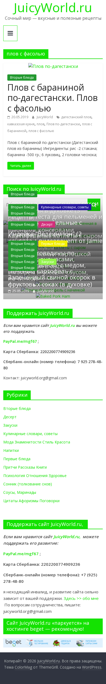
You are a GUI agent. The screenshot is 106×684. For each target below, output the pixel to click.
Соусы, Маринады (19, 492)
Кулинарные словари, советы (65, 207)
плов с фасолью (41, 131)
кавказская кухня (21, 124)
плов (40, 124)
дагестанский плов (76, 117)
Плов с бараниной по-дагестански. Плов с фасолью (52, 97)
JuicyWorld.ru (63, 325)
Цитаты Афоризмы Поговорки (31, 500)
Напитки (11, 450)
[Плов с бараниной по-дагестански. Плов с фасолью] (53, 66)
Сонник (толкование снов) (27, 483)
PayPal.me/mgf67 (20, 341)
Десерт (46, 224)
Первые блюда (53, 243)
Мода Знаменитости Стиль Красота (36, 442)
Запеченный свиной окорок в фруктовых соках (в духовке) (51, 280)
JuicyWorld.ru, (67, 536)
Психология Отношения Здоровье (35, 475)
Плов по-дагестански (63, 124)
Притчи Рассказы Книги (25, 467)
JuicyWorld (45, 117)
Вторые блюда (22, 77)
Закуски (47, 261)
